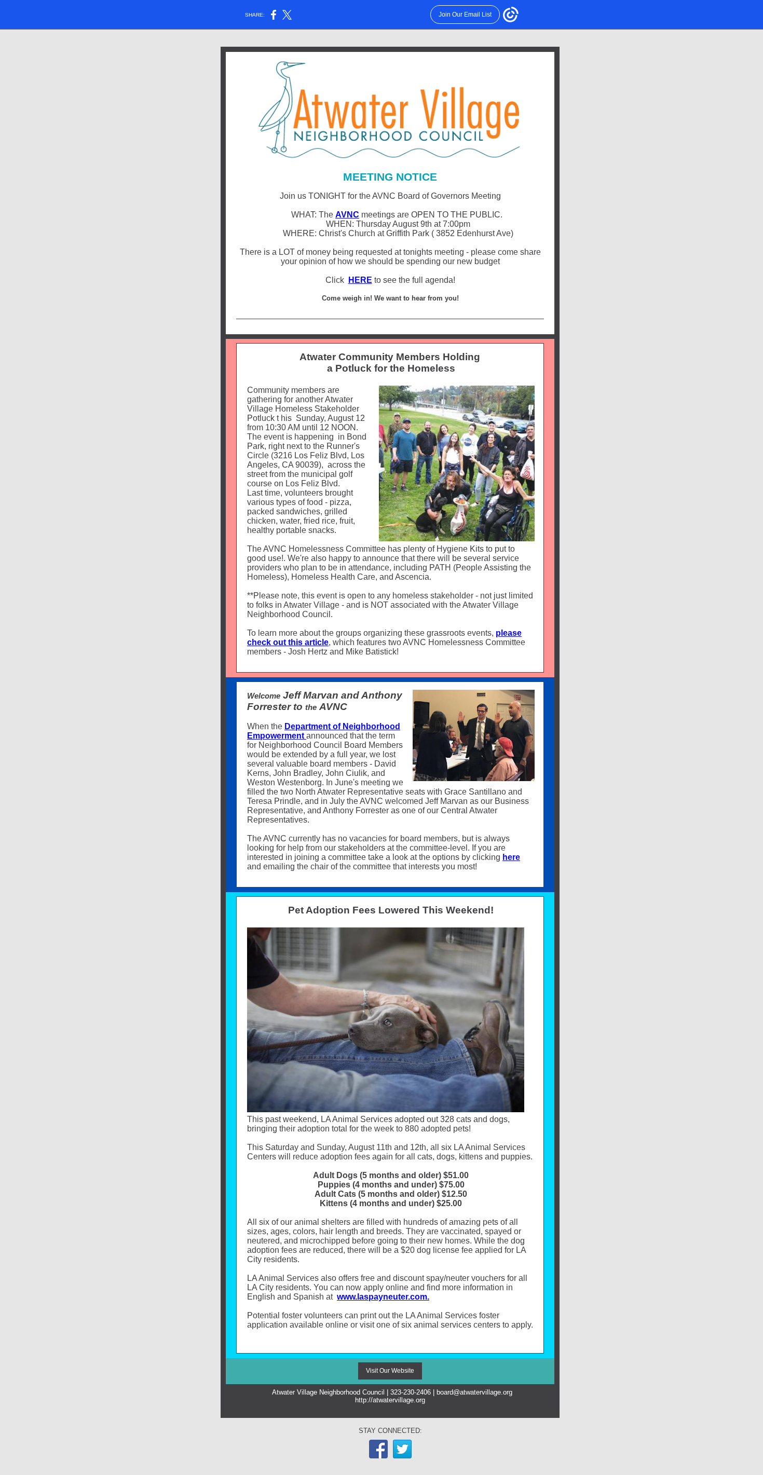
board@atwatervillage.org (474, 1392)
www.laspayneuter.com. (383, 1296)
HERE (360, 280)
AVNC (347, 214)
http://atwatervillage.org (390, 1400)
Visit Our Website (390, 1370)
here (511, 857)
